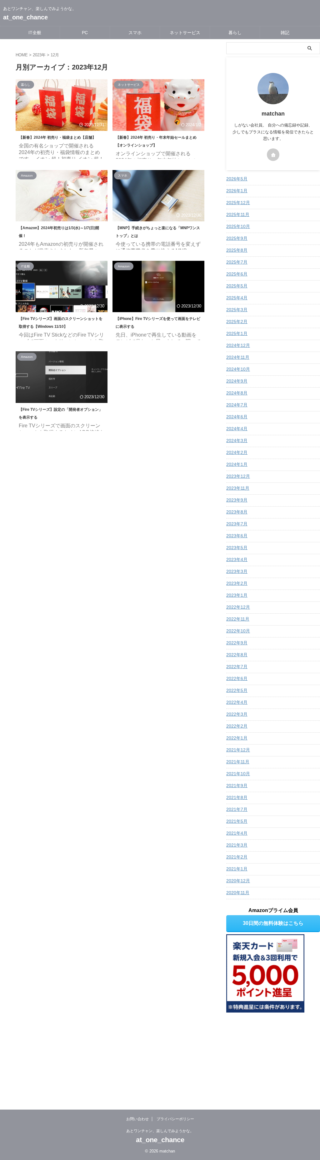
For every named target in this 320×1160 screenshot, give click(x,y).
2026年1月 (237, 190)
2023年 (39, 55)
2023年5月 (237, 547)
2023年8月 (237, 511)
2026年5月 (237, 178)
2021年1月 (237, 868)
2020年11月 (237, 892)
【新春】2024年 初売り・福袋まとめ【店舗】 (57, 137)
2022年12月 (238, 607)
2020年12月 (238, 880)
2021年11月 (237, 761)
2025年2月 (237, 321)
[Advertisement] (273, 1055)
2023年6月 (237, 535)
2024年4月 (237, 428)
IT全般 (34, 32)
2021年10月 (238, 773)
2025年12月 (238, 202)
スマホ (135, 32)
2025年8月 (237, 250)
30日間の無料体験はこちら (273, 923)
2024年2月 (237, 452)
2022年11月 (237, 618)
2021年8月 (237, 797)
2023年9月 (237, 500)
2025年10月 (238, 226)
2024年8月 (237, 392)
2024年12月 (238, 345)
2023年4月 (237, 559)
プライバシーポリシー (175, 1119)
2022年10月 (238, 630)
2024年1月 (237, 464)
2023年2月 (237, 583)
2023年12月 (238, 476)
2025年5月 (237, 285)
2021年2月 (237, 856)
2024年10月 (238, 369)
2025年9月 (237, 238)
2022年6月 (237, 678)
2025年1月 (237, 333)
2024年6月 (237, 416)
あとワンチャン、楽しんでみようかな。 (160, 1131)
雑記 (285, 32)
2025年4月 (237, 297)
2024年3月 (237, 440)
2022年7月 (237, 666)
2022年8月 (237, 654)
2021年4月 (237, 833)
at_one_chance (25, 17)
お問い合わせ (137, 1119)
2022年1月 (237, 737)
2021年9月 (237, 785)
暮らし (235, 32)
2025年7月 (237, 262)
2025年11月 (237, 214)
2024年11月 (237, 357)
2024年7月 (237, 404)
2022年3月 (237, 714)
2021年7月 (237, 809)
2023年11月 (237, 488)
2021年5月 (237, 821)
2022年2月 (237, 726)
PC (85, 32)
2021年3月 (237, 845)
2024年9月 (237, 381)
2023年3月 (237, 571)
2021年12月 (238, 749)
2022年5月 (237, 690)
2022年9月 (237, 642)
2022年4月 (237, 702)
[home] (273, 154)
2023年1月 (237, 595)
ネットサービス (185, 32)
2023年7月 (237, 523)
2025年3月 (237, 309)
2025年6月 (237, 273)
